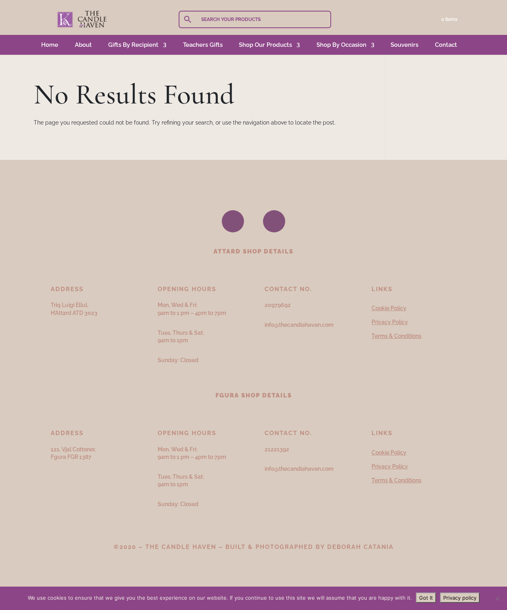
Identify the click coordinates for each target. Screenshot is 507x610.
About (83, 44)
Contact (446, 44)
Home (49, 44)
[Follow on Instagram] (274, 221)
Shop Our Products (265, 44)
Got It (426, 598)
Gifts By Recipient (133, 44)
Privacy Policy (390, 322)
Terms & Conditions (396, 336)
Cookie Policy (389, 308)
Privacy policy (460, 598)
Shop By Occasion (341, 44)
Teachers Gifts (203, 44)
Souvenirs (404, 44)
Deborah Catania (360, 547)
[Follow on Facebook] (233, 221)
